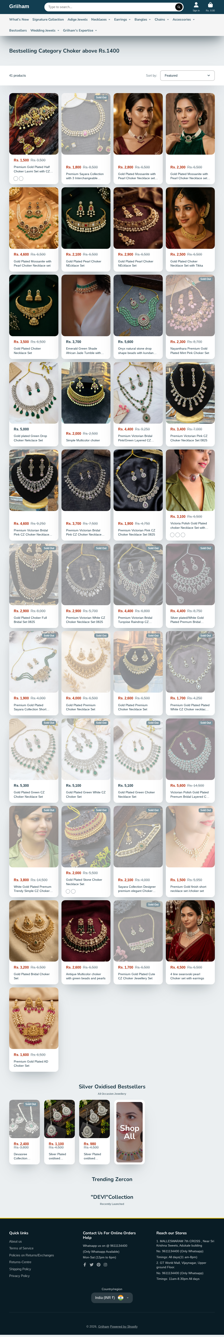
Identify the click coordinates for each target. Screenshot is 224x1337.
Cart (210, 7)
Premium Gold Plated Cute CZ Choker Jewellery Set (138, 942)
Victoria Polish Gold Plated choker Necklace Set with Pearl (190, 495)
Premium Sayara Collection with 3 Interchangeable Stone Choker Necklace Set (86, 138)
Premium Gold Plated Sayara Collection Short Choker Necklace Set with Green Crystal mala (33, 673)
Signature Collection (48, 19)
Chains (160, 19)
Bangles (141, 19)
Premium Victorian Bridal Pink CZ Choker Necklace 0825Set (33, 495)
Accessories (182, 19)
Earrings (120, 19)
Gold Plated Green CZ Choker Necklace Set (33, 760)
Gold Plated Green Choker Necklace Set (138, 760)
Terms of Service (21, 1248)
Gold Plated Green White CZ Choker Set (86, 760)
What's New (19, 19)
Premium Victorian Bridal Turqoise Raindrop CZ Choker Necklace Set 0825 (138, 586)
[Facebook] (85, 1265)
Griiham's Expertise (78, 30)
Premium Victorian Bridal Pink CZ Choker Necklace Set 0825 (86, 495)
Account (196, 7)
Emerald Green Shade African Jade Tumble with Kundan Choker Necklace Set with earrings (86, 317)
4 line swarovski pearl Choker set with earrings (190, 942)
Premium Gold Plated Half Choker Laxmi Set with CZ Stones (33, 138)
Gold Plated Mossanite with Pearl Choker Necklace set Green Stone (138, 138)
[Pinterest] (99, 1265)
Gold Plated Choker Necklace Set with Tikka (190, 229)
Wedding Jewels (43, 30)
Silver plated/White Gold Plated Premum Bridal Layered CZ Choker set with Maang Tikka (190, 586)
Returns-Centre (20, 1262)
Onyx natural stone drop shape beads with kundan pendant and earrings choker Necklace (138, 317)
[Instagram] (105, 1265)
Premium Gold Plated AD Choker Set (33, 1029)
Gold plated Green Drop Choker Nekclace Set (33, 404)
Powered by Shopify (124, 1326)
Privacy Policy (19, 1276)
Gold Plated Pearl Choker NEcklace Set (86, 229)
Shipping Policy (20, 1269)
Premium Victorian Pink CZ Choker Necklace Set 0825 (190, 404)
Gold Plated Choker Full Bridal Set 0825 (33, 586)
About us (15, 1241)
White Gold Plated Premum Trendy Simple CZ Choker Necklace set (33, 851)
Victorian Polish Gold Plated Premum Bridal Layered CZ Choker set (190, 760)
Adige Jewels (78, 19)
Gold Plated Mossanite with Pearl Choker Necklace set (33, 229)
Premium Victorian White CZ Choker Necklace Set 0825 (86, 586)
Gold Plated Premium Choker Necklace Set (86, 673)
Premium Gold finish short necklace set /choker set (190, 851)
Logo (19, 7)
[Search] (179, 7)
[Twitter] (92, 1265)
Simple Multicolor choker (86, 404)
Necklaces (99, 19)
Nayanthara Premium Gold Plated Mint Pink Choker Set (190, 317)
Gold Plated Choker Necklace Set (33, 317)
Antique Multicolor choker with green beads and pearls (86, 942)
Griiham (103, 1326)
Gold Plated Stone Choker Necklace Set (86, 851)
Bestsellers (18, 30)
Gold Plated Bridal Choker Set (33, 942)
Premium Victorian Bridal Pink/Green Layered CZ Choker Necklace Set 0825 (138, 404)
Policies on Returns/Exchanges (31, 1255)
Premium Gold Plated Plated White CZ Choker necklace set (190, 673)
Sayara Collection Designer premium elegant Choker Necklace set (138, 851)
